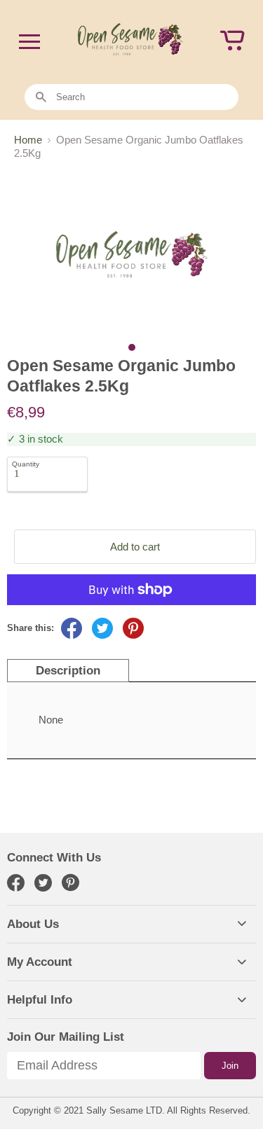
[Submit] (41, 97)
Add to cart (135, 547)
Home (28, 140)
